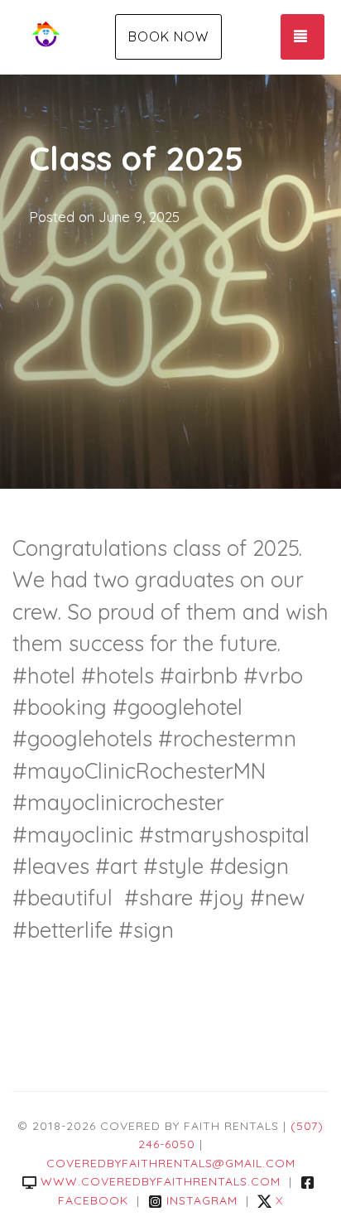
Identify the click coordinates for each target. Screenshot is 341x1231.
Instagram (202, 1200)
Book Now (168, 36)
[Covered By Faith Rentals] (66, 37)
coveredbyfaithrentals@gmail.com (170, 1163)
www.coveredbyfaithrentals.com (161, 1181)
